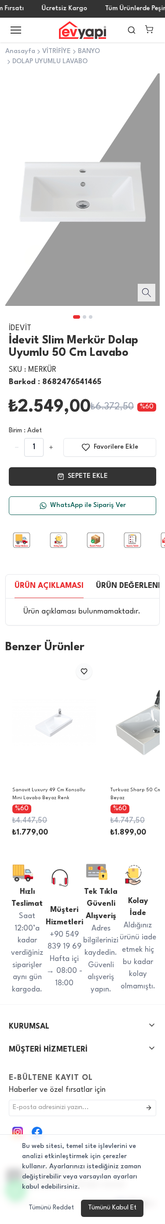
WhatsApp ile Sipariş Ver (88, 505)
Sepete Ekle (88, 476)
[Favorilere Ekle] (84, 671)
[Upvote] (17, 447)
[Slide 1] (76, 317)
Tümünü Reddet (51, 1208)
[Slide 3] (90, 317)
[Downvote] (51, 447)
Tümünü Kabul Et (112, 1208)
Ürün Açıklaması (49, 586)
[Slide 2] (84, 317)
